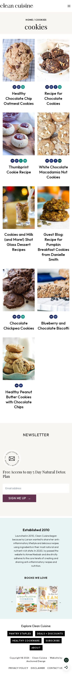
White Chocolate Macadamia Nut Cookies (53, 172)
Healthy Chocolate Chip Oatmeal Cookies (19, 98)
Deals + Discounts (50, 633)
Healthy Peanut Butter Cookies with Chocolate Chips (18, 399)
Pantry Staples (20, 633)
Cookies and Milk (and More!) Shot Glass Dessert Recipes (18, 242)
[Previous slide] (12, 602)
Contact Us (54, 668)
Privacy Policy (18, 668)
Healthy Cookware (26, 640)
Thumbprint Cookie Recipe (19, 169)
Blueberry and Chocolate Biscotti (53, 326)
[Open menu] (69, 6)
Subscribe (53, 640)
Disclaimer (38, 668)
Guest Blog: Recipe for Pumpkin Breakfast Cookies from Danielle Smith (53, 247)
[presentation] (19, 60)
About (36, 647)
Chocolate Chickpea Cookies (19, 326)
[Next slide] (60, 602)
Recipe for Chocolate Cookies (53, 98)
